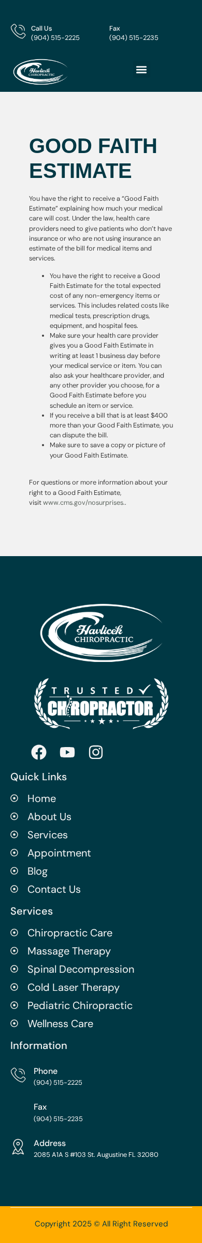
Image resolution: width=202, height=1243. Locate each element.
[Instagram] (96, 752)
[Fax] (96, 31)
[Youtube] (67, 752)
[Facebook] (39, 752)
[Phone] (18, 1075)
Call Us (41, 28)
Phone (45, 1071)
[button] (141, 69)
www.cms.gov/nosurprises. (83, 502)
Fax (114, 28)
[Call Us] (18, 31)
